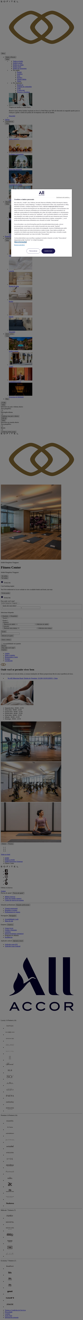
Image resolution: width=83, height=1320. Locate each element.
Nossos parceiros (19, 245)
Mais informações (20, 242)
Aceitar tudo (48, 251)
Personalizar (33, 251)
